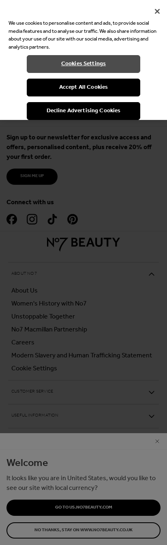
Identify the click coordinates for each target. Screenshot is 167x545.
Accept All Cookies (83, 87)
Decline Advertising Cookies (84, 110)
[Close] (157, 11)
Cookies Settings (83, 63)
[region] (83, 60)
